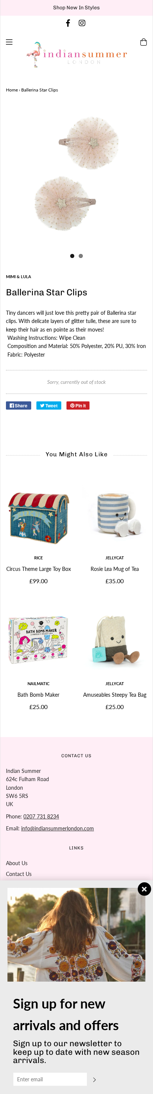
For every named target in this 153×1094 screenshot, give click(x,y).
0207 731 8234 (41, 816)
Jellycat (114, 557)
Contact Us (19, 874)
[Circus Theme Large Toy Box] (38, 514)
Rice (38, 557)
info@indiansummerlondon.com (57, 828)
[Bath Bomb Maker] (38, 640)
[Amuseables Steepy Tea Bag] (114, 640)
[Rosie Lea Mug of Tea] (114, 514)
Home (12, 90)
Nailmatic (38, 683)
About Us (16, 863)
